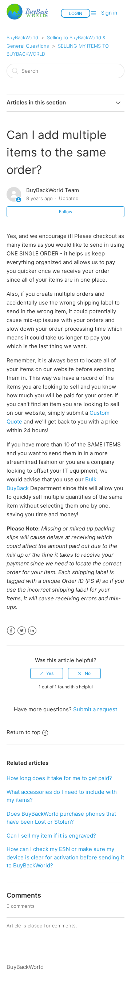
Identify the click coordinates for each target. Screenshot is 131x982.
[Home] (27, 21)
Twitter (21, 630)
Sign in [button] (109, 12)
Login (75, 13)
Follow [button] (65, 211)
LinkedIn (32, 630)
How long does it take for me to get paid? (59, 778)
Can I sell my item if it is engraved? (51, 835)
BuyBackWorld (22, 37)
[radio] (46, 673)
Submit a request (95, 709)
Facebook (11, 630)
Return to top (23, 732)
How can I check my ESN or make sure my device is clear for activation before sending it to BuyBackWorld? (65, 857)
